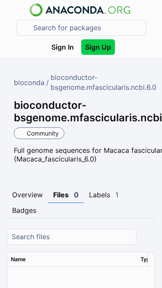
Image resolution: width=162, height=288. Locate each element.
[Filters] (147, 237)
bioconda (29, 82)
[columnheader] (72, 259)
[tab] (27, 195)
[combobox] (87, 27)
